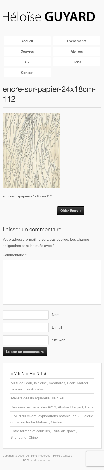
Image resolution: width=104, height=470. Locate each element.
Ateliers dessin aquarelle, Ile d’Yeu (38, 398)
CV (27, 61)
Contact (27, 72)
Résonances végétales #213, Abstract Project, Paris (52, 407)
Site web (58, 340)
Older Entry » (70, 210)
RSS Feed (29, 460)
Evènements (76, 40)
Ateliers (77, 51)
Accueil (27, 40)
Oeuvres (27, 51)
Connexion (44, 460)
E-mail (57, 327)
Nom (55, 315)
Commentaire (15, 255)
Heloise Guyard (52, 17)
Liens (76, 61)
